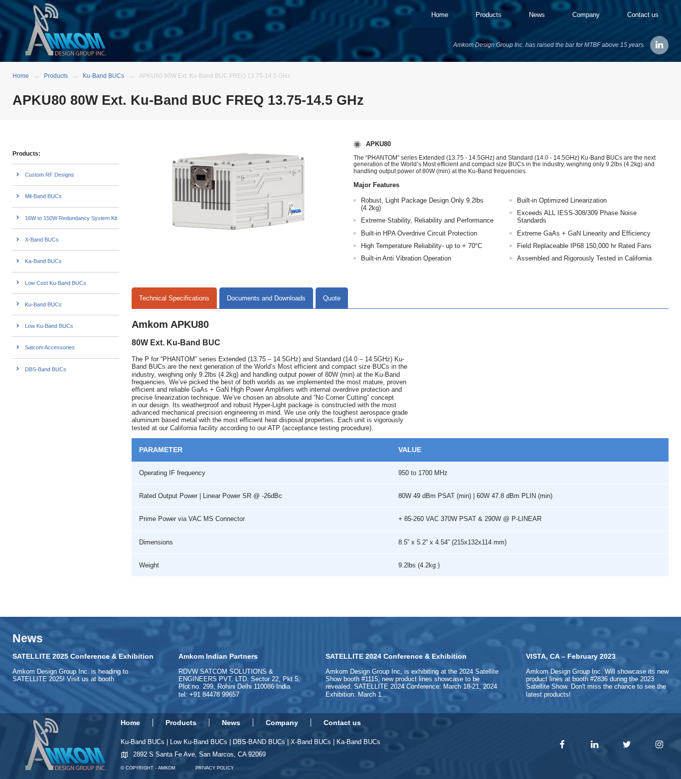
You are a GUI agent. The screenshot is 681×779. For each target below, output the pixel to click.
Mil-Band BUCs (43, 196)
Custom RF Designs (49, 175)
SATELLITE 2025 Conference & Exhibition (83, 656)
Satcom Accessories (50, 347)
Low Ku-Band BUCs (49, 326)
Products (489, 14)
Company (586, 14)
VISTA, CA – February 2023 (571, 656)
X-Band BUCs (42, 240)
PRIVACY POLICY (214, 768)
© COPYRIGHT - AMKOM (148, 768)
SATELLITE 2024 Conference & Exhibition (396, 656)
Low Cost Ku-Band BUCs (55, 283)
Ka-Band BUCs (43, 261)
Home (439, 14)
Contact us (643, 14)
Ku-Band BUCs (43, 304)
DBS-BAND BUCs (259, 742)
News (537, 14)
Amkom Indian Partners (218, 656)
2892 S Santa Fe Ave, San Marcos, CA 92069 (199, 754)
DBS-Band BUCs (45, 369)
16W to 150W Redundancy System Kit (71, 218)
